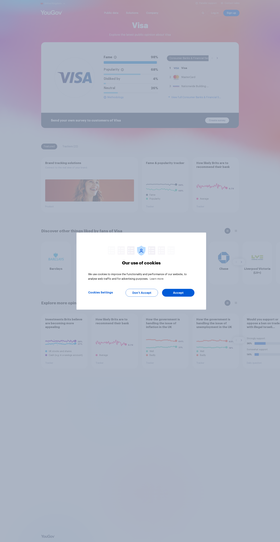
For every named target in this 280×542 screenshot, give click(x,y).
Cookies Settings (100, 292)
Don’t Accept (141, 292)
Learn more (156, 278)
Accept (178, 292)
